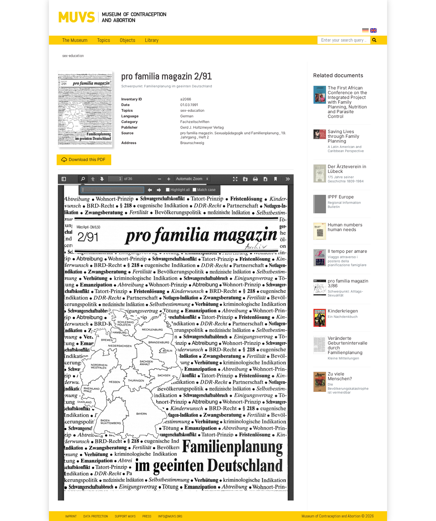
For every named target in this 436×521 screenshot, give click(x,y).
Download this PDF (87, 159)
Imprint (71, 516)
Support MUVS (125, 516)
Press (146, 516)
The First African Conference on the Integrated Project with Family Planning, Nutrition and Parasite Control (347, 102)
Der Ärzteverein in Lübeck (347, 169)
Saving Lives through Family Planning (343, 136)
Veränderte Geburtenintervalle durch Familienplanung (347, 345)
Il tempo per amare (347, 251)
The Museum (74, 40)
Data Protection (95, 516)
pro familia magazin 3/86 (348, 283)
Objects (127, 40)
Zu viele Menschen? (340, 376)
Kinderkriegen (343, 311)
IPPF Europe (341, 197)
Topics (103, 40)
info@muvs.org (170, 516)
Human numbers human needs (345, 227)
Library (151, 40)
